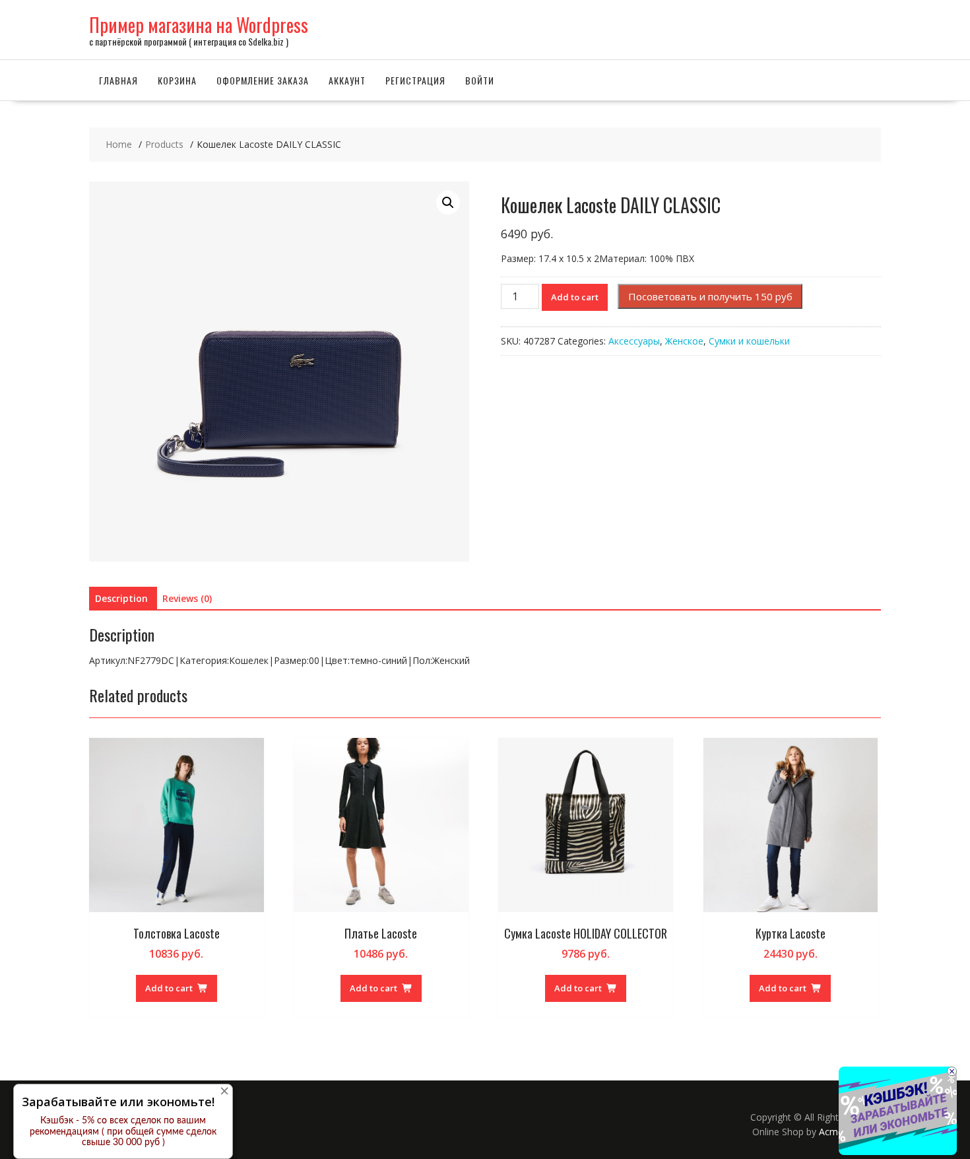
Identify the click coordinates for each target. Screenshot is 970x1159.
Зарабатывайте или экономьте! (118, 1101)
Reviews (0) (187, 598)
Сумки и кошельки (749, 341)
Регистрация (415, 80)
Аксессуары (634, 341)
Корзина (177, 80)
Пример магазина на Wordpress (198, 24)
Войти (479, 80)
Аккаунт (347, 80)
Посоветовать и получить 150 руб (710, 296)
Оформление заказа (262, 80)
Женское (684, 341)
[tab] (121, 599)
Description (121, 598)
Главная (118, 80)
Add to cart (574, 297)
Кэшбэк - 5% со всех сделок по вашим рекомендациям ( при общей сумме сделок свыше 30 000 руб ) (123, 1132)
